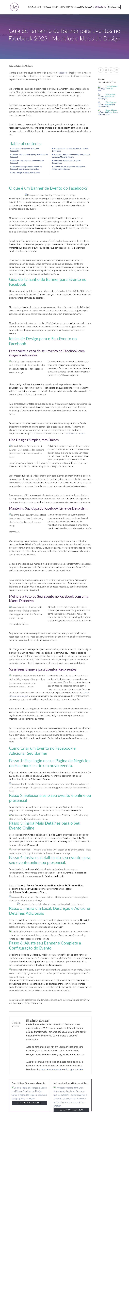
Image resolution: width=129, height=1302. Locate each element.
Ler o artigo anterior (29, 1103)
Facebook (62, 73)
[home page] (13, 7)
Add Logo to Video (73, 1069)
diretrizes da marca (75, 434)
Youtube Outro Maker (51, 1069)
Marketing (29, 66)
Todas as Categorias (16, 66)
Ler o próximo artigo (71, 1110)
